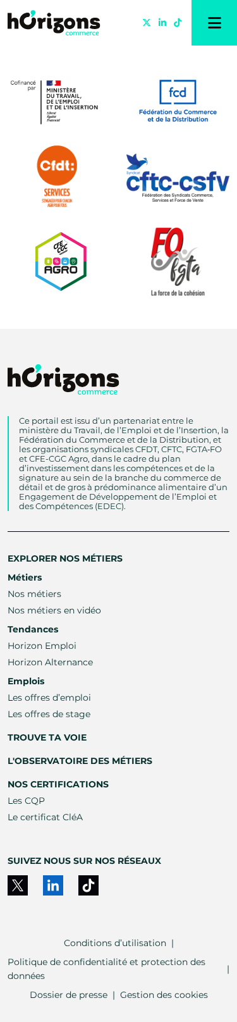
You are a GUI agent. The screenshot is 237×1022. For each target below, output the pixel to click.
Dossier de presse (68, 994)
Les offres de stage (49, 714)
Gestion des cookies (164, 994)
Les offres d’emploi (49, 697)
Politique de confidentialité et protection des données (106, 969)
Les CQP (26, 800)
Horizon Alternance (50, 662)
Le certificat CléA (45, 817)
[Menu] (214, 23)
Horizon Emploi (42, 645)
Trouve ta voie (47, 737)
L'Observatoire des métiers (80, 760)
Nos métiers (34, 594)
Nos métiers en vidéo (54, 610)
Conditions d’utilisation (115, 943)
